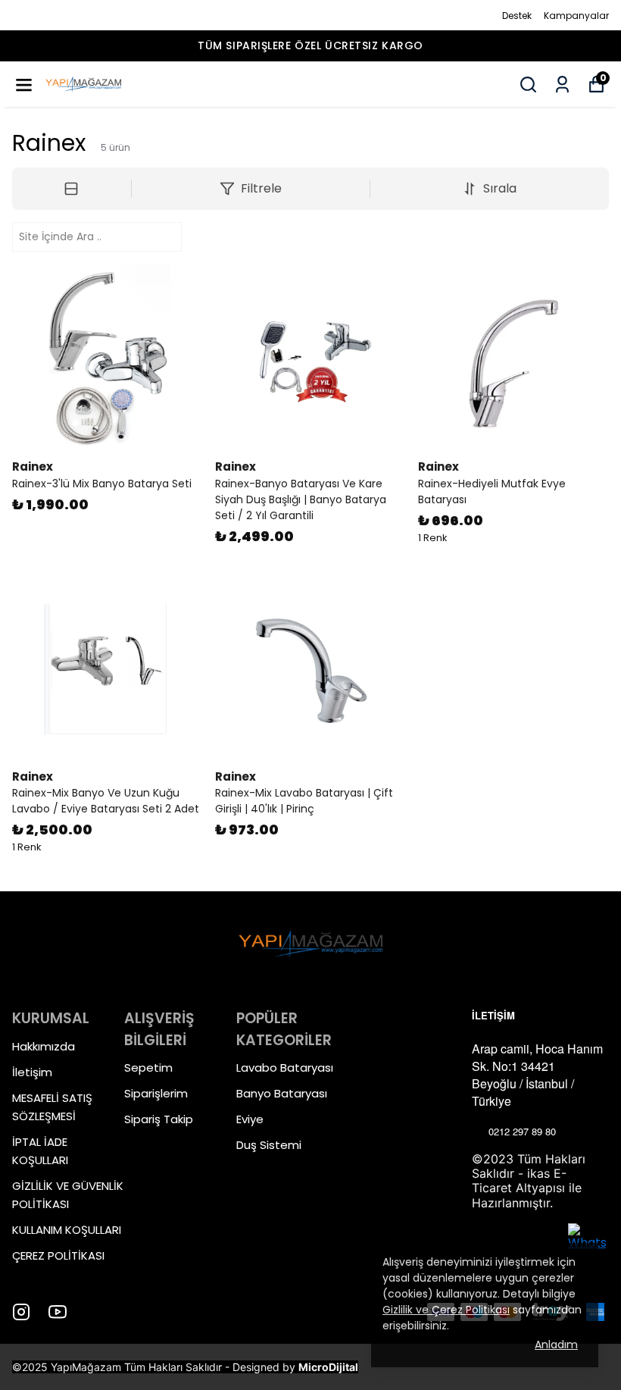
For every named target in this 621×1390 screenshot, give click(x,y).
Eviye (250, 1119)
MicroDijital (328, 1366)
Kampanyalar (576, 15)
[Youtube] (57, 1312)
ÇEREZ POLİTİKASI (58, 1255)
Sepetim (148, 1067)
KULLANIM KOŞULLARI (66, 1230)
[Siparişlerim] (562, 84)
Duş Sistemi (268, 1145)
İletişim (32, 1072)
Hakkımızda (43, 1046)
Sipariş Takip (158, 1119)
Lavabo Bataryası (284, 1067)
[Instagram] (21, 1312)
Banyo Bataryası (281, 1093)
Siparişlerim (156, 1093)
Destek (517, 15)
